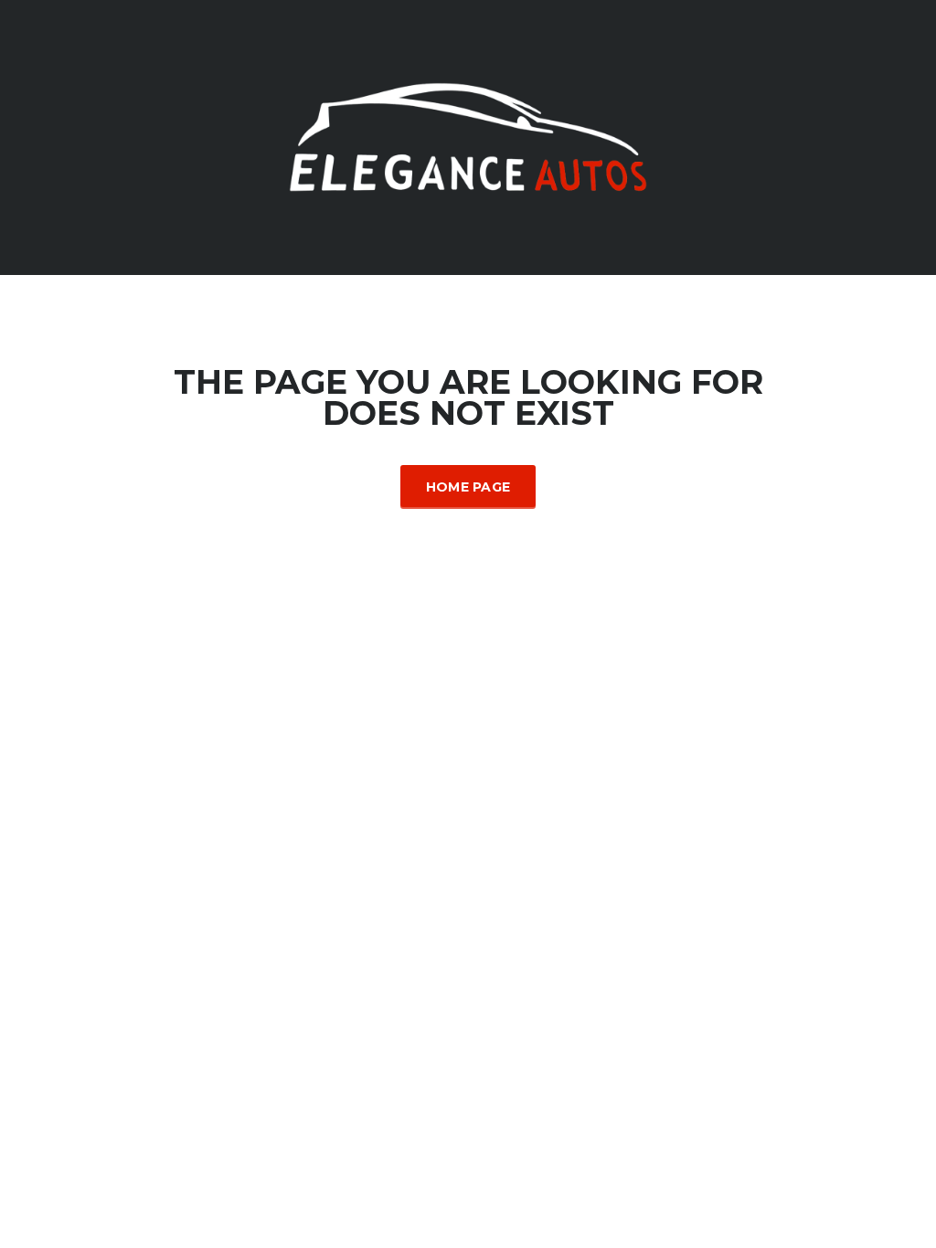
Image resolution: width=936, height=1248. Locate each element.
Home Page (468, 487)
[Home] (468, 135)
